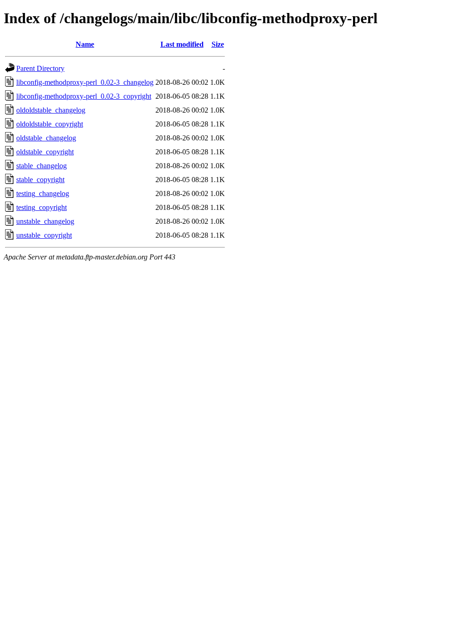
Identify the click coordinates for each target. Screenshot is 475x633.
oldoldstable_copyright (49, 124)
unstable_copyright (44, 235)
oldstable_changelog (46, 138)
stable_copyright (40, 180)
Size (218, 44)
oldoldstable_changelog (50, 110)
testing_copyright (41, 207)
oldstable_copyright (45, 152)
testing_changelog (42, 193)
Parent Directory (40, 68)
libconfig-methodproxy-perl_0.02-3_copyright (83, 96)
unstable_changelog (45, 221)
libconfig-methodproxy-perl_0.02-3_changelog (85, 82)
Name (85, 44)
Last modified (182, 44)
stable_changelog (41, 166)
